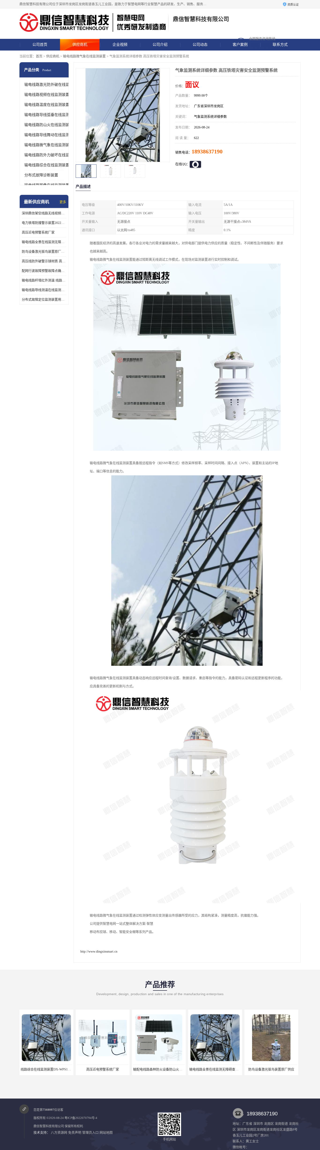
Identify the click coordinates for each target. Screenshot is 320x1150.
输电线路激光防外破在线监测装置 (52, 85)
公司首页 (39, 45)
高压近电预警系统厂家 (38, 232)
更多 (63, 202)
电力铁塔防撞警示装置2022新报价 (44, 223)
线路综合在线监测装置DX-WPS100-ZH (30, 1069)
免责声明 (74, 1132)
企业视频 (119, 45)
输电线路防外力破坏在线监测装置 (52, 155)
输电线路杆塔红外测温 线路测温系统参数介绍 (44, 280)
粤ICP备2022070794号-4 (80, 1118)
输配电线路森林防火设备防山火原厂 (141, 1069)
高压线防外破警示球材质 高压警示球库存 (44, 261)
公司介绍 (160, 45)
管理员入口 (90, 1132)
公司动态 (200, 45)
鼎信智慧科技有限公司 (48, 1126)
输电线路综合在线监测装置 (46, 165)
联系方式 (280, 45)
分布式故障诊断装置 (41, 175)
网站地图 (106, 1132)
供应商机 (79, 45)
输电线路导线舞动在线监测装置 (50, 135)
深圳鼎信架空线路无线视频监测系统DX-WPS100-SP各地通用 (44, 213)
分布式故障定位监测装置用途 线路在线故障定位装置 (44, 299)
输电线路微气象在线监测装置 (84, 56)
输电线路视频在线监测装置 (46, 95)
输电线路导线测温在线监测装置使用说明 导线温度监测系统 (44, 290)
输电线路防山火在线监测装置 (48, 125)
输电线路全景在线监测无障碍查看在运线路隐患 (44, 242)
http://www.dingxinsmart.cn (98, 951)
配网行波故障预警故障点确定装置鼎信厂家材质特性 (44, 271)
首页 (39, 56)
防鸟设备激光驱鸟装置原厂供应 (44, 251)
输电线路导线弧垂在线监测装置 (50, 115)
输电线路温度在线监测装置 (46, 105)
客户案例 (240, 45)
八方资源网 (59, 1132)
